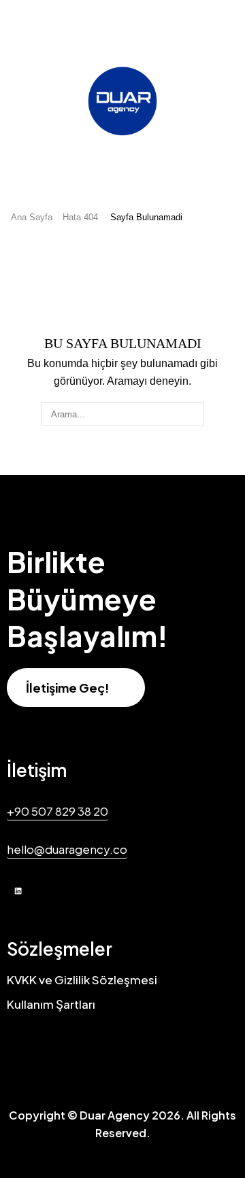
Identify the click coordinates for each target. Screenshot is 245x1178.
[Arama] (192, 414)
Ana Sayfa (31, 217)
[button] (76, 687)
